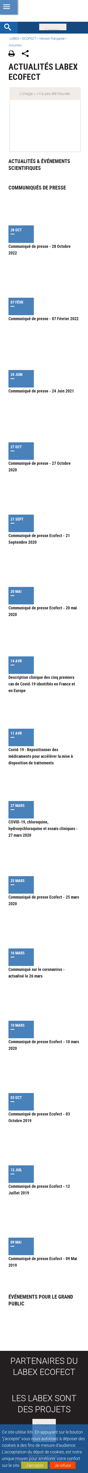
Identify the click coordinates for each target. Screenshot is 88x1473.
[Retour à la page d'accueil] (44, 11)
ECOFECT (29, 38)
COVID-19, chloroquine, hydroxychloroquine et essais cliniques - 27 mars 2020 (43, 828)
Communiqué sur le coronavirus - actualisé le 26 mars (36, 972)
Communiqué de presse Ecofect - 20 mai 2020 (42, 611)
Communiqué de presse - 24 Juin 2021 (41, 391)
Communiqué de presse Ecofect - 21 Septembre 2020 (39, 539)
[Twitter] (52, 26)
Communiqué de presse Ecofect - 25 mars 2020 (43, 900)
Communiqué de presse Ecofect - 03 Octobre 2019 (39, 1117)
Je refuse (62, 1465)
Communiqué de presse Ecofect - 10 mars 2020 (43, 1045)
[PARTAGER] (27, 54)
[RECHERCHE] (9, 28)
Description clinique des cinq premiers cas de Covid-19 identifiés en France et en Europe (41, 683)
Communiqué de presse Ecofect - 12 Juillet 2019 (39, 1189)
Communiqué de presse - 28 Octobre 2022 (39, 249)
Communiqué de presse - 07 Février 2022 (43, 318)
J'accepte (34, 1465)
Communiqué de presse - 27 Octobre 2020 (39, 466)
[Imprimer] (13, 54)
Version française (52, 38)
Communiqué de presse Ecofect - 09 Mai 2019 (42, 1262)
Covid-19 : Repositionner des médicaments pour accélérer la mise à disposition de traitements (40, 756)
